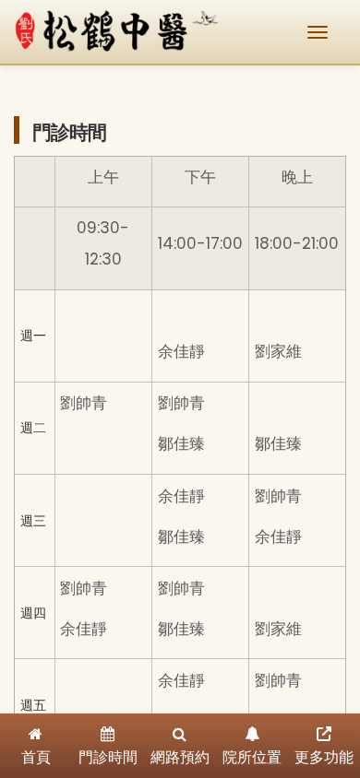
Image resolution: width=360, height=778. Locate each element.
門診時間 (108, 757)
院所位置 (252, 757)
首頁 (36, 757)
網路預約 (180, 757)
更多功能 (324, 757)
